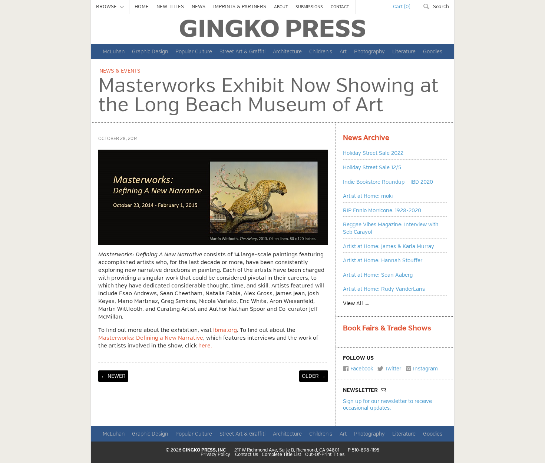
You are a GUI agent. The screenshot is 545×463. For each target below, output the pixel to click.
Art (343, 51)
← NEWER (113, 376)
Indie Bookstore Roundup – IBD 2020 (388, 182)
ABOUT (281, 6)
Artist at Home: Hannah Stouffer (382, 260)
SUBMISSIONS (309, 6)
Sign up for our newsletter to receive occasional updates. (387, 404)
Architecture (287, 51)
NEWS (198, 7)
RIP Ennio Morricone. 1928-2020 (382, 210)
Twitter (392, 368)
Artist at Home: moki (368, 196)
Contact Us (246, 455)
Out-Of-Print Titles (324, 455)
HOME (142, 7)
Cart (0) (401, 7)
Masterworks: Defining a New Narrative (150, 338)
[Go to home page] (272, 28)
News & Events (120, 71)
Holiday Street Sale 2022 (373, 153)
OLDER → (314, 376)
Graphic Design (150, 51)
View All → (356, 303)
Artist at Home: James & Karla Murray (388, 246)
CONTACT (340, 6)
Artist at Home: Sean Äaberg (378, 275)
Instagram (425, 368)
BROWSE (108, 7)
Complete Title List (281, 455)
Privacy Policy (215, 455)
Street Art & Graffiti (242, 51)
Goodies (432, 51)
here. (205, 345)
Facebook (361, 368)
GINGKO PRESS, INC (204, 450)
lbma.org (225, 330)
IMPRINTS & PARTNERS (239, 7)
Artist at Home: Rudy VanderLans (384, 289)
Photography (369, 51)
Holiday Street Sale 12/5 (372, 167)
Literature (404, 51)
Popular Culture (193, 51)
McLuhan (114, 51)
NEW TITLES (170, 7)
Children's (320, 51)
